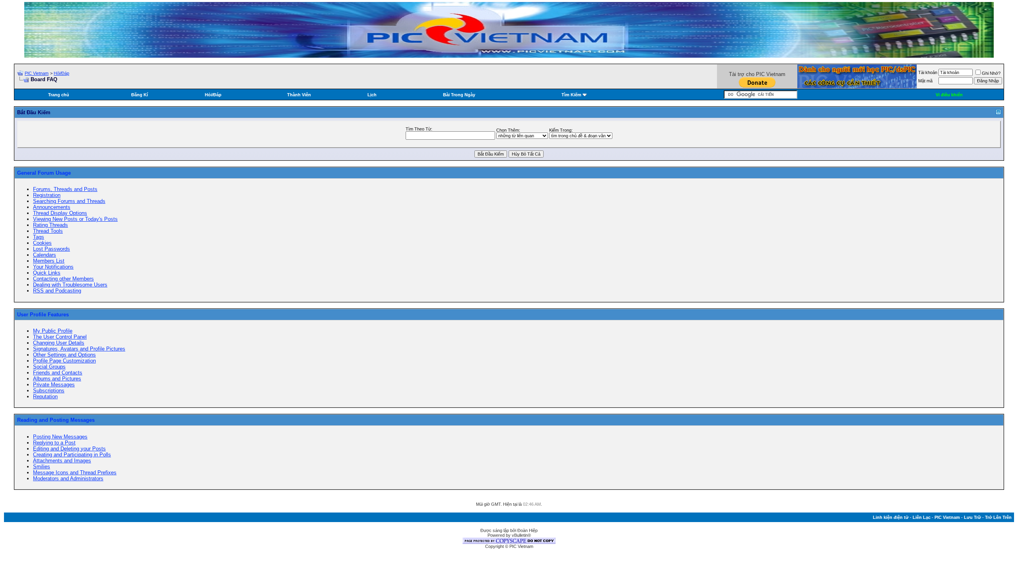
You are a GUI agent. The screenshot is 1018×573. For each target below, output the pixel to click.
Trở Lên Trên (998, 517)
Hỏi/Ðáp (61, 73)
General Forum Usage (44, 173)
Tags (38, 237)
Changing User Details (58, 343)
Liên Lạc (922, 517)
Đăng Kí (139, 94)
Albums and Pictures (57, 379)
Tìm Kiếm (571, 94)
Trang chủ (58, 94)
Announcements (51, 207)
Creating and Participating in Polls (72, 455)
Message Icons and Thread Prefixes (75, 473)
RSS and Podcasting (57, 291)
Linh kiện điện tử (891, 517)
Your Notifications (53, 267)
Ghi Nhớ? (991, 73)
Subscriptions (48, 391)
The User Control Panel (60, 337)
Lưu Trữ (972, 517)
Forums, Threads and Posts (65, 189)
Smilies (41, 467)
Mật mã (925, 80)
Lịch (372, 94)
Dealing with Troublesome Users (70, 285)
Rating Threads (50, 225)
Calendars (44, 255)
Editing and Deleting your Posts (69, 449)
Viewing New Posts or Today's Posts (75, 219)
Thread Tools (48, 231)
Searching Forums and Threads (69, 201)
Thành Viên (299, 94)
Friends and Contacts (57, 373)
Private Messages (54, 385)
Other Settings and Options (64, 355)
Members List (48, 261)
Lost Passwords (51, 249)
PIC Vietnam (37, 73)
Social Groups (49, 367)
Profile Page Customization (64, 361)
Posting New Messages (60, 437)
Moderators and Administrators (68, 478)
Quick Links (46, 273)
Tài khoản (927, 72)
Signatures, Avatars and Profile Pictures (79, 349)
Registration (46, 195)
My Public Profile (52, 331)
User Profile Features (43, 315)
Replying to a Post (54, 443)
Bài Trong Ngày (459, 94)
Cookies (42, 243)
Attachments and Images (62, 461)
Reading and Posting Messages (56, 420)
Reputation (45, 397)
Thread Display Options (60, 213)
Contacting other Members (63, 279)
